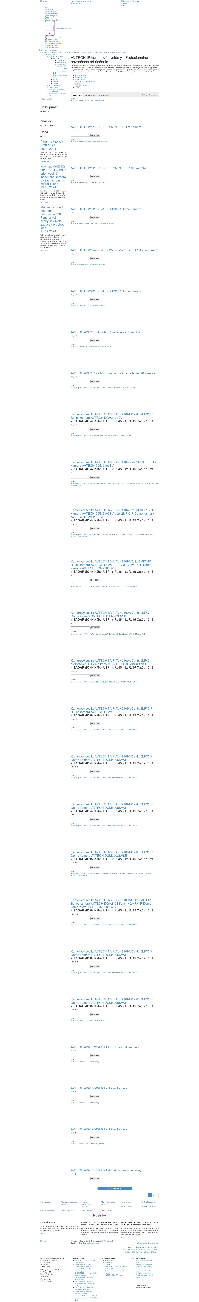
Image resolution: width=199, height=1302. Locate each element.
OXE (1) (43, 125)
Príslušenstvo (61, 71)
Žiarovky (108, 1265)
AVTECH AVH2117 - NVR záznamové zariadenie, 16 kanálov (113, 373)
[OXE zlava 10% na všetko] (99, 50)
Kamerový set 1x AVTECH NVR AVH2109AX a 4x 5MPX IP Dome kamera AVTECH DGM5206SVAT (112, 758)
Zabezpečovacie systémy (63, 28)
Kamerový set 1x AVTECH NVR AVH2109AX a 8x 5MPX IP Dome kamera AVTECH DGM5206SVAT (112, 953)
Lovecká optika (51, 11)
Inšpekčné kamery (52, 14)
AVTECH (56, 58)
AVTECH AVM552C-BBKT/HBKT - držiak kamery (105, 1047)
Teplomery (108, 1262)
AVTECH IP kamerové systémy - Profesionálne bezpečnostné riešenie (103, 52)
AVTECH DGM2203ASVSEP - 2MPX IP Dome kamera (108, 168)
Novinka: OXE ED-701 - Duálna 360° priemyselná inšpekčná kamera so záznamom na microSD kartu (53, 176)
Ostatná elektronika (52, 47)
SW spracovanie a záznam (57, 94)
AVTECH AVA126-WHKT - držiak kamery (99, 1129)
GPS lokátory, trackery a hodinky (116, 1267)
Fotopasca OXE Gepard (83, 1265)
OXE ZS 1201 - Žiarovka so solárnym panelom (84, 1270)
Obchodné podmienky (143, 1273)
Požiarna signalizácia (53, 41)
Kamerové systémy (52, 20)
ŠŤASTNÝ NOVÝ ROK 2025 (52, 144)
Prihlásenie (127, 1)
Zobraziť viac (44, 162)
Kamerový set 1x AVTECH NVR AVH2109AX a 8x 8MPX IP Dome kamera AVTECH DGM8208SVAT (112, 1001)
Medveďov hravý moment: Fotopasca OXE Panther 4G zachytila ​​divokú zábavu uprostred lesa (52, 219)
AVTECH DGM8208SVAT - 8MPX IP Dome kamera (106, 291)
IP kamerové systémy (72, 52)
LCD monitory (53, 92)
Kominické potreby (52, 16)
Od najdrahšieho (103, 95)
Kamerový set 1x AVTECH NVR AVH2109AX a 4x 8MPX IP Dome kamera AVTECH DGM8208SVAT (112, 806)
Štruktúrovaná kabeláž (53, 43)
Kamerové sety (62, 63)
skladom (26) (45, 111)
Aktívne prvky (53, 96)
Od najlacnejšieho (90, 95)
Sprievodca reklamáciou (143, 1271)
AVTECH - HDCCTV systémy (114, 1275)
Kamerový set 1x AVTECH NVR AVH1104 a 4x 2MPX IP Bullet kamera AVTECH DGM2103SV (114, 464)
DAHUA (55, 81)
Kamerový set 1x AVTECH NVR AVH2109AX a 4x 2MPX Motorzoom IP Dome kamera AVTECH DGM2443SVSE (110, 662)
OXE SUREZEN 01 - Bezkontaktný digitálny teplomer (86, 1274)
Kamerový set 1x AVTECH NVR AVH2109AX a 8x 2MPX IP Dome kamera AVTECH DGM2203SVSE (112, 854)
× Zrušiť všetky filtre (46, 99)
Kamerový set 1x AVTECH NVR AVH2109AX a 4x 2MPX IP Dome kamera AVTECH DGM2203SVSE (112, 614)
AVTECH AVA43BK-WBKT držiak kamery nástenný (106, 1170)
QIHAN (55, 79)
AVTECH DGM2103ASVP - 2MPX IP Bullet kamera (106, 127)
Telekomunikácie (51, 45)
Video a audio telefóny (53, 37)
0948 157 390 (87, 1)
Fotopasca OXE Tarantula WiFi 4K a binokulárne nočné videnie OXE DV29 (86, 1298)
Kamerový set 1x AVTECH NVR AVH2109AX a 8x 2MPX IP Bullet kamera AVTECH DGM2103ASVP (112, 710)
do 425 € (43, 136)
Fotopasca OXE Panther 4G (84, 1267)
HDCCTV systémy (55, 85)
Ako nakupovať (140, 1269)
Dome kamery (61, 60)
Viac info (43, 1233)
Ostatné (55, 83)
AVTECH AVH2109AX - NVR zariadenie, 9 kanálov (106, 332)
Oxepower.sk (44, 52)
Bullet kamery (61, 65)
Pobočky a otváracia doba (144, 1265)
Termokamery (53, 87)
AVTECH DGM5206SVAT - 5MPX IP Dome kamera (106, 209)
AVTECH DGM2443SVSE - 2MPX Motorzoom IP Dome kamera (114, 250)
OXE (54, 73)
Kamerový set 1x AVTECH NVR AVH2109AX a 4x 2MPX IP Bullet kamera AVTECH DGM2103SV (112, 416)
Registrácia (135, 1)
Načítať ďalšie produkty (114, 1188)
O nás (138, 1262)
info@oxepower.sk (77, 1)
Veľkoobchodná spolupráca (144, 1260)
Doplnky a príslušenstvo (56, 90)
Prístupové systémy (52, 39)
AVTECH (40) (52, 125)
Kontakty (138, 1277)
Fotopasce (49, 9)
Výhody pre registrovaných (144, 1275)
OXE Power (50, 18)
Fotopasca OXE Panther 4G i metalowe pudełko (84, 1293)
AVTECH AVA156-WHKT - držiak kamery (99, 1088)
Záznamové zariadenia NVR (62, 68)
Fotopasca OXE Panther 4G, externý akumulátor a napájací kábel (85, 1283)
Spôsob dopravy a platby (144, 1267)
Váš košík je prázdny (124, 4)
